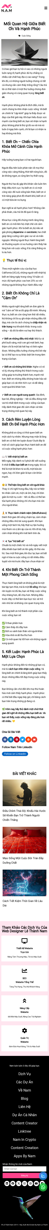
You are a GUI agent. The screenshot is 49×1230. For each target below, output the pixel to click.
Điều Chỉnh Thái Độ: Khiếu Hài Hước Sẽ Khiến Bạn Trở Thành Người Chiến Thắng (24, 815)
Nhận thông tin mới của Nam (17, 1164)
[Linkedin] (7, 1183)
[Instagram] (24, 1183)
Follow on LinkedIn (15, 753)
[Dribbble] (30, 1183)
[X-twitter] (18, 1183)
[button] (5, 740)
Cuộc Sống (26, 36)
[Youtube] (36, 1183)
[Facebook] (12, 1183)
